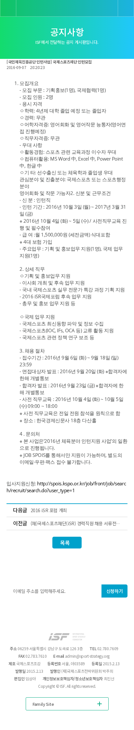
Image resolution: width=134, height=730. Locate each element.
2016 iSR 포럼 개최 (49, 510)
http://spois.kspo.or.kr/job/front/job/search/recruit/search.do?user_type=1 (66, 487)
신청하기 (114, 591)
